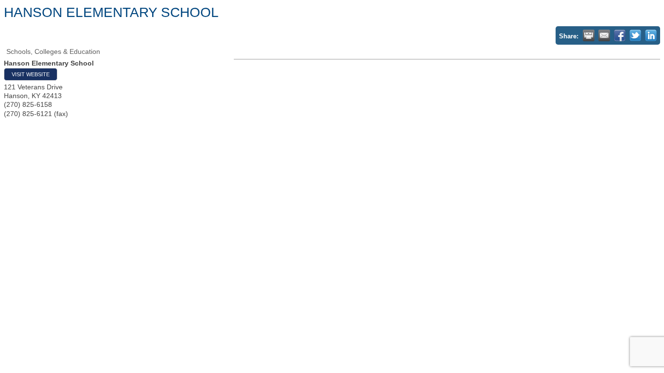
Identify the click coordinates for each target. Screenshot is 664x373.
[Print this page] (588, 35)
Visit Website (31, 74)
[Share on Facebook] (620, 35)
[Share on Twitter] (635, 35)
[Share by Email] (604, 35)
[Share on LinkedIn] (651, 35)
